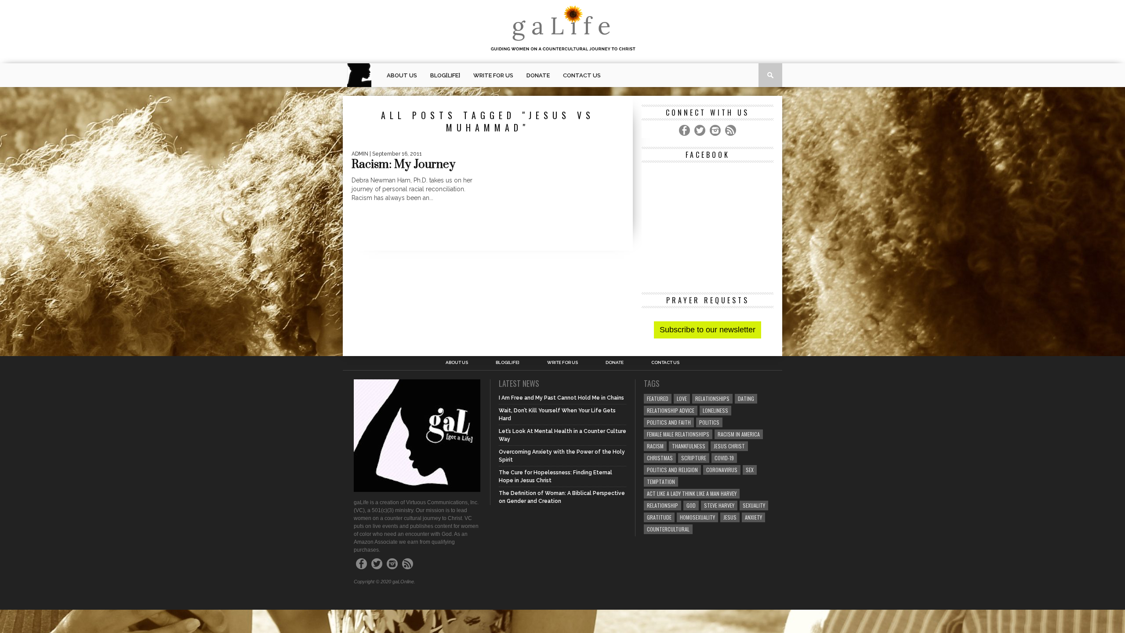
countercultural (668, 529)
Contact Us (582, 75)
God (691, 505)
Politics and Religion (672, 469)
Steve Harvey (719, 505)
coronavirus (721, 469)
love (682, 398)
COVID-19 (724, 458)
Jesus (730, 517)
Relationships (712, 398)
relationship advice (670, 410)
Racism (655, 446)
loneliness (715, 410)
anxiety (753, 517)
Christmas (660, 458)
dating (746, 398)
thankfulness (688, 446)
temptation (661, 481)
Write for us (493, 75)
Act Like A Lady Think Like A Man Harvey (692, 493)
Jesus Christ (729, 446)
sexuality (754, 505)
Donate (538, 75)
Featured (657, 398)
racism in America (739, 434)
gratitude (659, 517)
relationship (662, 505)
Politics (709, 422)
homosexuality (697, 517)
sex (750, 469)
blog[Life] (445, 75)
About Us (402, 75)
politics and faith (669, 422)
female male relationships (678, 434)
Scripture (693, 458)
